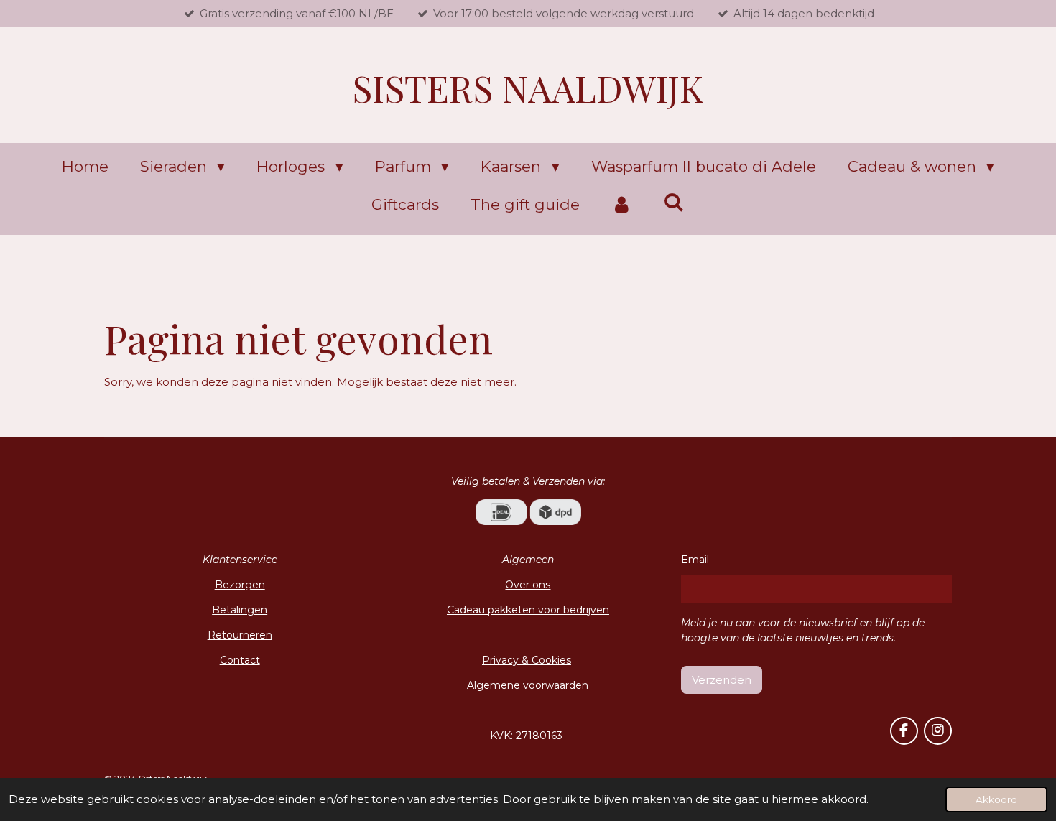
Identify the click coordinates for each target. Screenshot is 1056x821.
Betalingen (239, 609)
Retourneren (240, 634)
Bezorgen (240, 584)
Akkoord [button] (996, 799)
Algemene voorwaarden (527, 685)
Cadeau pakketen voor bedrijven (528, 609)
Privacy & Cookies (526, 660)
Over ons (527, 584)
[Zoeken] (674, 202)
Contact (240, 660)
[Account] (621, 205)
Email (695, 559)
